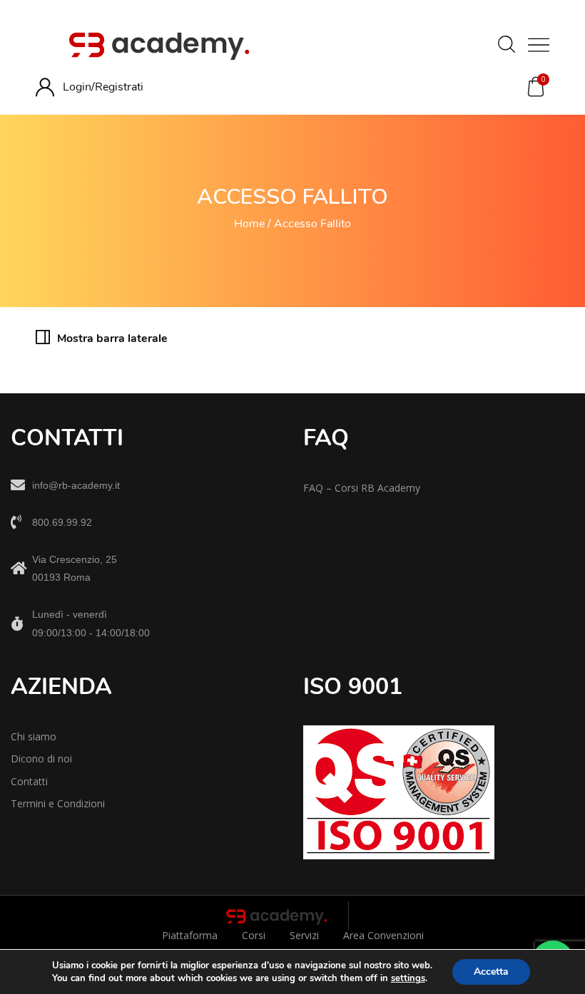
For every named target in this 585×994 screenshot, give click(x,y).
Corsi (253, 935)
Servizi (304, 935)
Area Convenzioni (383, 935)
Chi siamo (33, 736)
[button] (536, 87)
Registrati (119, 87)
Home (249, 224)
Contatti (29, 781)
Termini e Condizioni (58, 803)
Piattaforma (190, 935)
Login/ (79, 87)
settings (408, 978)
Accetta (491, 971)
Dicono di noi (41, 758)
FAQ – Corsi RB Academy (361, 488)
